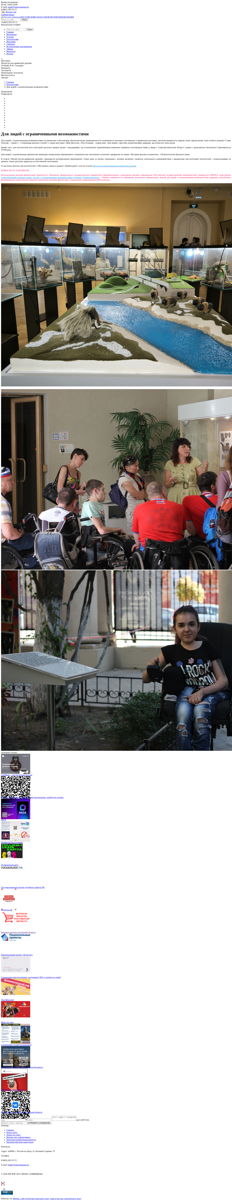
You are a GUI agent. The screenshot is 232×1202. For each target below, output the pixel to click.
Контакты (10, 51)
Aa (3, 12)
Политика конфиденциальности (21, 1140)
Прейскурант (12, 103)
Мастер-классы (13, 120)
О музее (10, 37)
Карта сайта (11, 1132)
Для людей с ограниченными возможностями (27, 101)
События (10, 44)
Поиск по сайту (13, 1135)
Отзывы (10, 106)
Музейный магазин (15, 108)
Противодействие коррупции (19, 1142)
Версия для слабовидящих (18, 1137)
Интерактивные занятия (17, 115)
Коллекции (11, 34)
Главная (10, 32)
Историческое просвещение (19, 46)
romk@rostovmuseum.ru (18, 7)
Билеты (9, 54)
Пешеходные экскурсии (17, 125)
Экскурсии (11, 127)
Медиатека (11, 98)
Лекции (10, 118)
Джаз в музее (12, 113)
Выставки (11, 42)
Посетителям (12, 39)
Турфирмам (11, 110)
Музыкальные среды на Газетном (21, 122)
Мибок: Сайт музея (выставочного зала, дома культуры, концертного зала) (47, 1198)
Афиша (9, 49)
